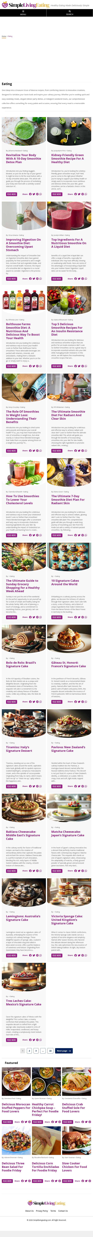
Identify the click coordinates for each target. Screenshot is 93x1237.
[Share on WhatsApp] (40, 194)
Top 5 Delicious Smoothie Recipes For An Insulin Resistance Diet (67, 329)
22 (50, 1050)
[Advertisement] (46, 1234)
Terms (53, 1211)
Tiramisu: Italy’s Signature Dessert (19, 749)
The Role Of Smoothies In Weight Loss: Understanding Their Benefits (22, 416)
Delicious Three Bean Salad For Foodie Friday (13, 1166)
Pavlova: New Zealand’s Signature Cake (68, 749)
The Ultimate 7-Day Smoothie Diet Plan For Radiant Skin (68, 499)
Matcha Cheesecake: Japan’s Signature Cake (67, 833)
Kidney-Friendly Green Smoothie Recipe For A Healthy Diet (67, 158)
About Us (29, 1211)
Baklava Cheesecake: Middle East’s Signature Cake (23, 835)
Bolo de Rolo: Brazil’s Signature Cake (21, 664)
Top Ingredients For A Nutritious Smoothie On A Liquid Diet (68, 243)
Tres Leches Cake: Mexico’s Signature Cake (23, 1002)
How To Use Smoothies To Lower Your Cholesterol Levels (22, 499)
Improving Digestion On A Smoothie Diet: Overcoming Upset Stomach (23, 244)
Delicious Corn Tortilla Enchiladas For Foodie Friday (45, 1166)
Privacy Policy (42, 1211)
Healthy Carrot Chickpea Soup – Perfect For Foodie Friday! (45, 1109)
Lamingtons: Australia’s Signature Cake (23, 918)
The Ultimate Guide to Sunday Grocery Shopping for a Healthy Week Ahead (23, 586)
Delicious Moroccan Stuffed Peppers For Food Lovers (16, 1107)
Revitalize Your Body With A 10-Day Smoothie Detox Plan (23, 158)
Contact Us (63, 1211)
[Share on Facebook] (30, 194)
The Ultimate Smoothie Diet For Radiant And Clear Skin (68, 415)
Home (4, 36)
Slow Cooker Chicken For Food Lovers (74, 1166)
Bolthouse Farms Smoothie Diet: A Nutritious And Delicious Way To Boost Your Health (23, 331)
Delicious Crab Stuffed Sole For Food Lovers (73, 1107)
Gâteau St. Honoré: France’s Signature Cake (68, 664)
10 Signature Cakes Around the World (65, 582)
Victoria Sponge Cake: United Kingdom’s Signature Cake (67, 919)
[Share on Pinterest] (37, 194)
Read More (11, 194)
